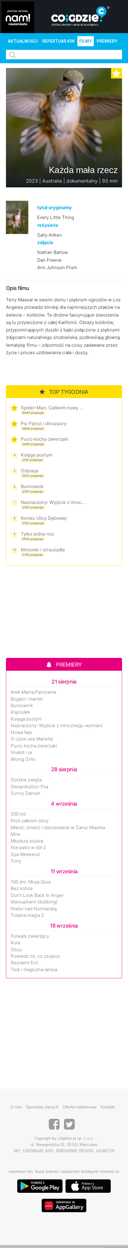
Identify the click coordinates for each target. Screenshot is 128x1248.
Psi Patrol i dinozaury (43, 423)
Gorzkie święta (26, 780)
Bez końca (21, 888)
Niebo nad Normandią (34, 908)
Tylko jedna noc (37, 534)
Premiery (107, 41)
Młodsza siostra (27, 841)
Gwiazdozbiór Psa (29, 786)
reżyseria (47, 225)
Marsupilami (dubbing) (34, 902)
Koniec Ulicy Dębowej (44, 518)
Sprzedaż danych (42, 1106)
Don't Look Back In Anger (37, 895)
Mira (15, 834)
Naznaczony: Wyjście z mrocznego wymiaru (53, 502)
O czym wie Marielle (32, 739)
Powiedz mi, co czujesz (35, 956)
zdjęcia (45, 242)
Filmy (85, 41)
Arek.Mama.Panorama (33, 692)
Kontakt (108, 1106)
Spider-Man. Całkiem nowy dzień (53, 408)
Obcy (16, 949)
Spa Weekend (25, 854)
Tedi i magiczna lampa (34, 969)
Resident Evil (24, 962)
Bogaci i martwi (27, 699)
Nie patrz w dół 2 (28, 847)
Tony (16, 861)
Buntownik (32, 486)
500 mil (18, 814)
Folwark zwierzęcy (30, 936)
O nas (16, 1106)
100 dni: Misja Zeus (31, 882)
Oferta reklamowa (79, 1106)
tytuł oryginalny (54, 207)
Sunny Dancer (25, 793)
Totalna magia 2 (27, 915)
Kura (15, 942)
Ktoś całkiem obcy (30, 820)
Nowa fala (21, 732)
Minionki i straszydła (43, 550)
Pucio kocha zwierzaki (44, 439)
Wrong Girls (23, 759)
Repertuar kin (58, 41)
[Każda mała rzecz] (17, 217)
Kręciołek (20, 712)
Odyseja (29, 470)
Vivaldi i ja (21, 752)
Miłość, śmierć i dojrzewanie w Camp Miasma (58, 827)
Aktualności (23, 41)
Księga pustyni (36, 455)
